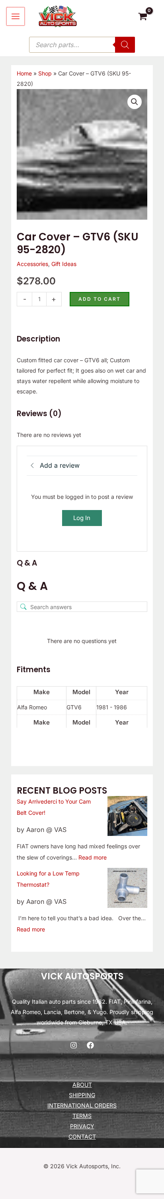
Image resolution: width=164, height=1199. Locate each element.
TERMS (82, 1115)
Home (24, 73)
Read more (92, 857)
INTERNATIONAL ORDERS (82, 1105)
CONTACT (82, 1136)
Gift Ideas (63, 263)
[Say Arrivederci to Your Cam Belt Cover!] (127, 816)
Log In (81, 518)
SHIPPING (82, 1095)
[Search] (125, 45)
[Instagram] (73, 1045)
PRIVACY (82, 1126)
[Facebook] (90, 1045)
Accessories (32, 263)
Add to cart (99, 299)
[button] (134, 102)
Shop (45, 73)
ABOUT (82, 1084)
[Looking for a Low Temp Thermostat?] (127, 888)
